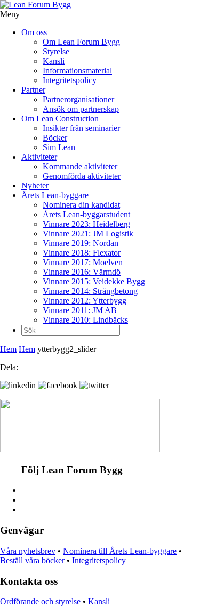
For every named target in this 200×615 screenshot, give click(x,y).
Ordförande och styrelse (40, 601)
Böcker (55, 137)
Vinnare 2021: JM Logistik (88, 233)
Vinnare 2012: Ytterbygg (84, 300)
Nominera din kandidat (81, 204)
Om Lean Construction (60, 118)
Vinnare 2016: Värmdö (82, 271)
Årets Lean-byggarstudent (86, 214)
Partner (33, 89)
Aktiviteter (39, 156)
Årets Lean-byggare (55, 195)
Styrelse (56, 51)
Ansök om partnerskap (81, 108)
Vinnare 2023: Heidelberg (86, 223)
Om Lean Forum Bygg (81, 41)
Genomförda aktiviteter (82, 176)
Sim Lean (59, 147)
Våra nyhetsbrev (27, 550)
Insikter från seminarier (81, 128)
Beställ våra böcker (32, 560)
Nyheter (35, 185)
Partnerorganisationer (78, 99)
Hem (8, 349)
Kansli (54, 60)
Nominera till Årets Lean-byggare (120, 550)
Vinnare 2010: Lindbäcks (85, 319)
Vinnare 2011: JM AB (80, 310)
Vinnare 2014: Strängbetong (90, 291)
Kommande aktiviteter (80, 166)
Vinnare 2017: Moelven (83, 262)
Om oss (34, 32)
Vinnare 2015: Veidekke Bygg (94, 281)
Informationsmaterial (77, 70)
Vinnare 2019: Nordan (80, 243)
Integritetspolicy (70, 80)
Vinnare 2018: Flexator (82, 252)
